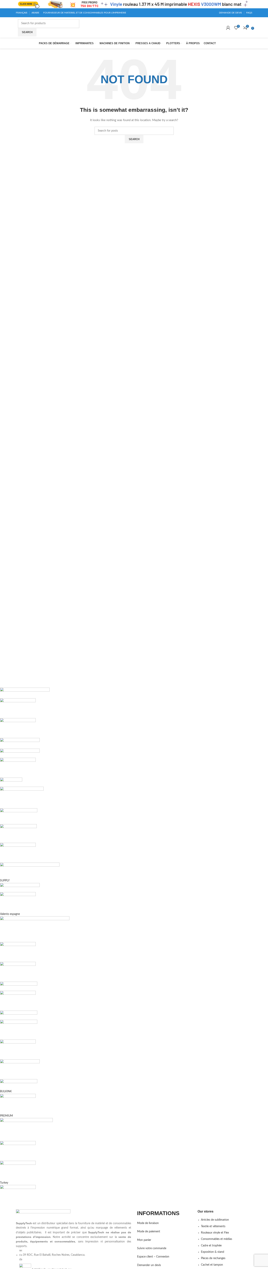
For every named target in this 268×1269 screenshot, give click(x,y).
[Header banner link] (134, 4)
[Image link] (43, 1215)
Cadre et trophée (211, 1245)
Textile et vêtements (213, 1226)
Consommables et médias (216, 1239)
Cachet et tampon (212, 1264)
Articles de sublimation (215, 1219)
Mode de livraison (148, 1223)
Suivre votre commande (151, 1248)
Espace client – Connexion (153, 1256)
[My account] (228, 28)
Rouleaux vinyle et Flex (215, 1232)
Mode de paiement (148, 1231)
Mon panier (144, 1240)
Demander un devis (149, 1265)
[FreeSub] (118, 946)
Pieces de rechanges (213, 1258)
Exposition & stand (212, 1252)
